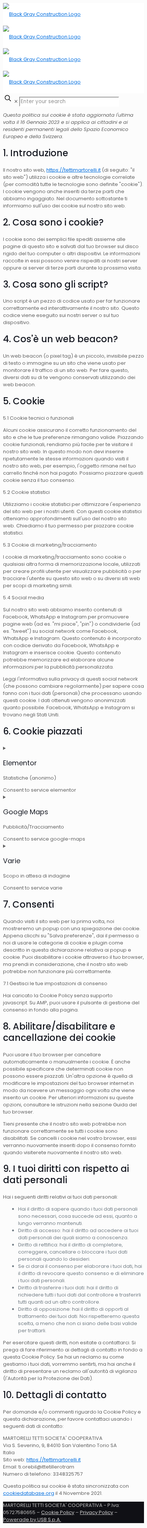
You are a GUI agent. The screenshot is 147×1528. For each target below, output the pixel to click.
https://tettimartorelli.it (73, 170)
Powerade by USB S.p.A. (32, 1519)
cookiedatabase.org (28, 1493)
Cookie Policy (57, 1512)
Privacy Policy (96, 1512)
